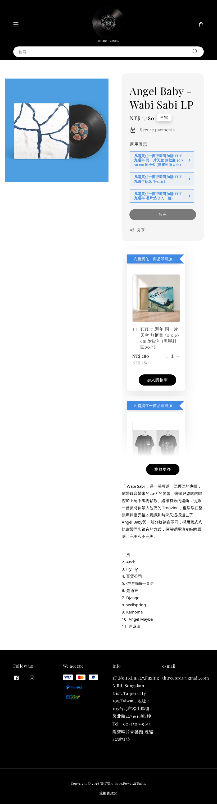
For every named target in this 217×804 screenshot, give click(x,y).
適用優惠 (138, 144)
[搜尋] (195, 51)
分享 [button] (141, 229)
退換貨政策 (109, 793)
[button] (16, 25)
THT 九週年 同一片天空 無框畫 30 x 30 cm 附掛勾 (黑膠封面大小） (159, 337)
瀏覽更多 (162, 469)
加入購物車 (157, 379)
